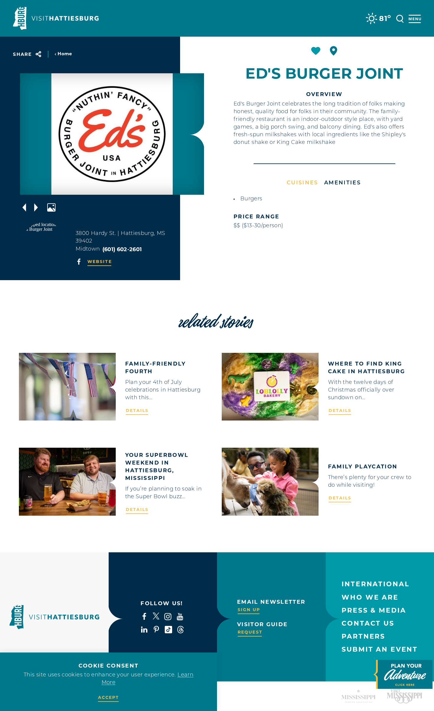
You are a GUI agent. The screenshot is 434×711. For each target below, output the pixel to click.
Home (65, 53)
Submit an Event (380, 649)
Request (250, 632)
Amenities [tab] (342, 183)
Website (99, 261)
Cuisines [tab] (302, 183)
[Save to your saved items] (315, 51)
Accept (108, 697)
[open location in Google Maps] (44, 245)
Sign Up (249, 609)
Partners (363, 636)
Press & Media (374, 610)
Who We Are (370, 597)
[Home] (56, 18)
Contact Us (368, 623)
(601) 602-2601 (122, 249)
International (375, 584)
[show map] (333, 51)
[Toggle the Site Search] (400, 18)
